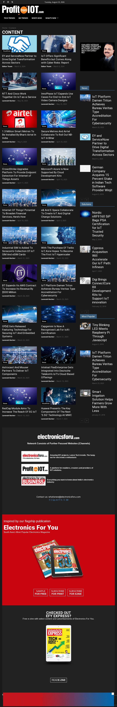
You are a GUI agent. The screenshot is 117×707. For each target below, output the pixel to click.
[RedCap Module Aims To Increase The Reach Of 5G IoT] (19, 396)
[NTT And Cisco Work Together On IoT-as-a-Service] (19, 81)
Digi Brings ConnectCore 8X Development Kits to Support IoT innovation (101, 291)
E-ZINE (62, 680)
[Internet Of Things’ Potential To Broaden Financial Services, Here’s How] (19, 197)
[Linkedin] (54, 500)
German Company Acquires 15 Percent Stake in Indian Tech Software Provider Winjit (102, 179)
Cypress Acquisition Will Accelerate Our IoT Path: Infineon (101, 257)
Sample (40, 592)
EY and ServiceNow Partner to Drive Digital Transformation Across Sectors (19, 59)
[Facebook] (4, 2)
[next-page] (87, 200)
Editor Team (7, 66)
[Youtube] (67, 500)
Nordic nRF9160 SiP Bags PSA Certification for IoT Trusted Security (101, 224)
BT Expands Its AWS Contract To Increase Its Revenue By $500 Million (19, 289)
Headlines (7, 51)
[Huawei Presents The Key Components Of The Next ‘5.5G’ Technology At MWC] (58, 396)
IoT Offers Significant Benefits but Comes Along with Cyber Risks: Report (56, 59)
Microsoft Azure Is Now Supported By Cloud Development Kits (55, 172)
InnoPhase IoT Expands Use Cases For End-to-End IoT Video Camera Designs (57, 97)
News (44, 51)
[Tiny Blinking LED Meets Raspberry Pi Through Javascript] (85, 326)
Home (4, 28)
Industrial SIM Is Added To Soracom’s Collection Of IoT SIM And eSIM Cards (18, 251)
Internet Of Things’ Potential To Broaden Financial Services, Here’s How (18, 213)
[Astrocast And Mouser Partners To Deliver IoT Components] (19, 355)
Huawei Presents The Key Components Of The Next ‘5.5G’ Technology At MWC (56, 412)
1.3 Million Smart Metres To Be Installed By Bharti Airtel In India (19, 135)
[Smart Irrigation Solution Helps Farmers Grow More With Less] (85, 393)
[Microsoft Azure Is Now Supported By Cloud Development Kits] (58, 156)
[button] (111, 18)
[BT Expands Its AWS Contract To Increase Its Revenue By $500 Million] (19, 273)
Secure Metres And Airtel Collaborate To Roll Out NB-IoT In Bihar (57, 135)
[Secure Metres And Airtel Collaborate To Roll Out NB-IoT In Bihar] (58, 119)
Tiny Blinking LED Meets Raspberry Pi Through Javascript (101, 332)
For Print (57, 594)
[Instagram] (8, 2)
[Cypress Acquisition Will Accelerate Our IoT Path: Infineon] (85, 249)
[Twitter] (64, 500)
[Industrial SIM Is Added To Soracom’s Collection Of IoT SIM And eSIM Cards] (19, 235)
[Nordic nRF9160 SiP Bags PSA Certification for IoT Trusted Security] (85, 213)
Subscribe (57, 592)
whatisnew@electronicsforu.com (64, 496)
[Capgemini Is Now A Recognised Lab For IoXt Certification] (58, 314)
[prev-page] (82, 200)
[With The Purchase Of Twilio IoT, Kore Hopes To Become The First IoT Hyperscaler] (58, 235)
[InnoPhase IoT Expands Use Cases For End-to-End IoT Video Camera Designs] (58, 81)
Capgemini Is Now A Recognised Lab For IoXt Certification (55, 330)
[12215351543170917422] (97, 70)
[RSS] (62, 500)
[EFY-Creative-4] (58, 705)
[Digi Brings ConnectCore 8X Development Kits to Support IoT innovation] (85, 280)
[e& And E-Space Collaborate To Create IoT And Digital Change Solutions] (58, 197)
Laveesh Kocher (8, 101)
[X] (12, 2)
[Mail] (57, 500)
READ (59, 680)
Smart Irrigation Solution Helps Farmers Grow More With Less (102, 401)
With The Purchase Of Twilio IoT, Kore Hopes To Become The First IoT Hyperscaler (57, 251)
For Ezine (75, 594)
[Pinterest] (59, 500)
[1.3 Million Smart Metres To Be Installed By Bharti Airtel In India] (19, 119)
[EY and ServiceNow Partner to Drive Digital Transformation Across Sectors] (19, 43)
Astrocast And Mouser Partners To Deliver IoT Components (15, 371)
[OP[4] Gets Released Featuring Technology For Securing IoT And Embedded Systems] (19, 314)
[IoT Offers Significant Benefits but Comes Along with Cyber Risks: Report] (58, 43)
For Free (40, 594)
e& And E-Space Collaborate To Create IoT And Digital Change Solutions (57, 213)
